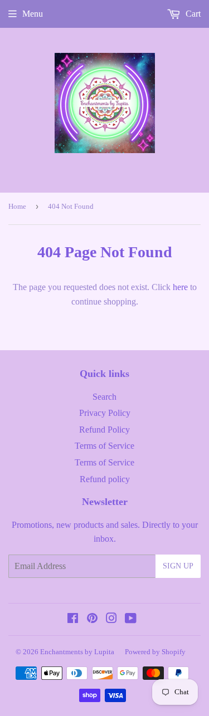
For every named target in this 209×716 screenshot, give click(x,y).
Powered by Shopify (155, 652)
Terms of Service (104, 445)
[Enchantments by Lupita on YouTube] (131, 619)
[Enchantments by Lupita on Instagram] (111, 619)
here (180, 287)
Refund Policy (104, 429)
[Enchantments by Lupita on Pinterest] (92, 619)
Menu (32, 13)
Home (17, 206)
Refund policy (105, 479)
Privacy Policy (104, 413)
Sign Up (178, 566)
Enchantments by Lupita (77, 652)
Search (104, 396)
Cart (192, 13)
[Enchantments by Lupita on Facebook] (73, 619)
